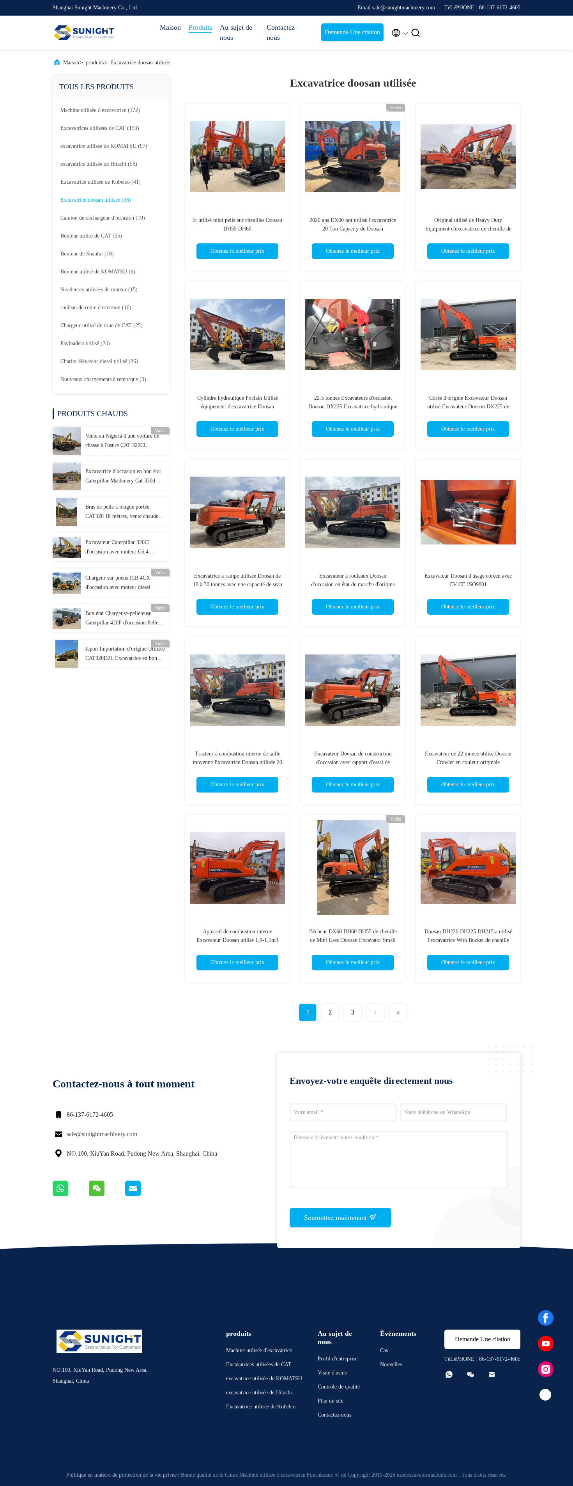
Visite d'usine (332, 1373)
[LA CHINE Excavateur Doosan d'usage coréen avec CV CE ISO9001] (468, 511)
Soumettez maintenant (336, 1218)
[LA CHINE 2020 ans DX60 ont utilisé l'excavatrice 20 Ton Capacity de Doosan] (352, 156)
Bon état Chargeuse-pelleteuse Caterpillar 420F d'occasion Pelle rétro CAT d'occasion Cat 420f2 (121, 619)
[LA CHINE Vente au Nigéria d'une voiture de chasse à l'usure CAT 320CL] (67, 441)
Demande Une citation (352, 32)
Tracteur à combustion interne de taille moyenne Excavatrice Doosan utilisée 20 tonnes (237, 762)
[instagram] (546, 1369)
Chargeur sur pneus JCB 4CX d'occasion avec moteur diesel (117, 582)
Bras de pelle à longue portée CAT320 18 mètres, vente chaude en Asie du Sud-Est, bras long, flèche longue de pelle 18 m (125, 512)
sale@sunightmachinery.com (102, 1134)
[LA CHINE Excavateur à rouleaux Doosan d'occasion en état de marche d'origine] (352, 511)
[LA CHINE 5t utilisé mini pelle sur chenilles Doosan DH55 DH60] (237, 156)
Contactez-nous (282, 32)
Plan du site (330, 1401)
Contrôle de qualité (339, 1387)
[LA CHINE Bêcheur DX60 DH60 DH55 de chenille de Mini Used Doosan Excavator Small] (352, 867)
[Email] (142, 1194)
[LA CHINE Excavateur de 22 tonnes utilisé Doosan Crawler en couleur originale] (468, 689)
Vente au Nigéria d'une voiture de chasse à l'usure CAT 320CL (122, 440)
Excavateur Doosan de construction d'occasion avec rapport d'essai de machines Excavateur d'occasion (353, 762)
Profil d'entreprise (337, 1359)
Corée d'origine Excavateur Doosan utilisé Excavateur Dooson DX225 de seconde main (468, 406)
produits (95, 63)
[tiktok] (546, 1395)
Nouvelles (391, 1364)
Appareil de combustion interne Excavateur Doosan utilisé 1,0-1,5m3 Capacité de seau (237, 940)
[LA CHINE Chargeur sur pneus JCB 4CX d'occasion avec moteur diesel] (67, 583)
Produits (200, 27)
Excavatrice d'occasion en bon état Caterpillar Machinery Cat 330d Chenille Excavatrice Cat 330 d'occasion (123, 477)
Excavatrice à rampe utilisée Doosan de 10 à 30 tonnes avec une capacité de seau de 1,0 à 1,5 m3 (237, 584)
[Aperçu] (84, 32)
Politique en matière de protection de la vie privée (121, 1475)
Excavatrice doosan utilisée (140, 63)
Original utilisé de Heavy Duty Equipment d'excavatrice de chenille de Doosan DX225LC (468, 228)
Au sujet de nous (236, 32)
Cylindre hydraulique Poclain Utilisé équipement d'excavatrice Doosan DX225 (237, 406)
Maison (170, 27)
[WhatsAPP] (71, 1194)
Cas (384, 1350)
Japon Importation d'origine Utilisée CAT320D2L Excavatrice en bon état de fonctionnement (125, 654)
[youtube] (546, 1344)
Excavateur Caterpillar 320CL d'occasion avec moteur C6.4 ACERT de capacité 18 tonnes (118, 548)
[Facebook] (546, 1318)
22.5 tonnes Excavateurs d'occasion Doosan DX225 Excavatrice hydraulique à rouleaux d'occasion (352, 406)
